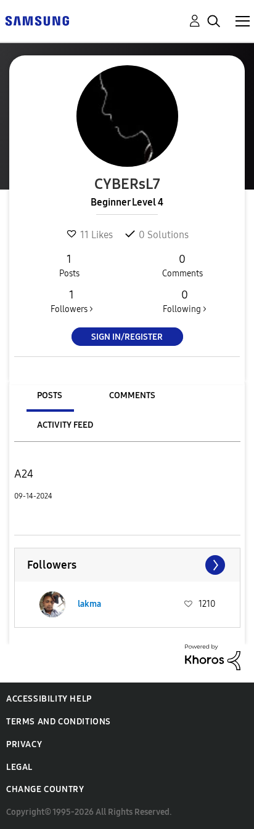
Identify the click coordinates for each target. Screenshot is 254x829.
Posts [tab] (49, 395)
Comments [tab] (132, 395)
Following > (185, 301)
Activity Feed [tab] (65, 425)
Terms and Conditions (58, 721)
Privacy (24, 744)
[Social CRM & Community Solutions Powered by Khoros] (212, 656)
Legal (19, 767)
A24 (23, 474)
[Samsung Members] (37, 20)
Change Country (45, 789)
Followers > (72, 301)
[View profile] (52, 604)
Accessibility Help (49, 699)
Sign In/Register (127, 337)
